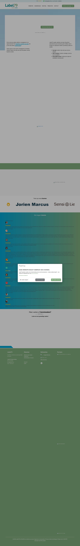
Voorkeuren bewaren (40, 279)
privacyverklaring (35, 273)
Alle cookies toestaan (56, 279)
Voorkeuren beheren (23, 275)
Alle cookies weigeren (24, 279)
